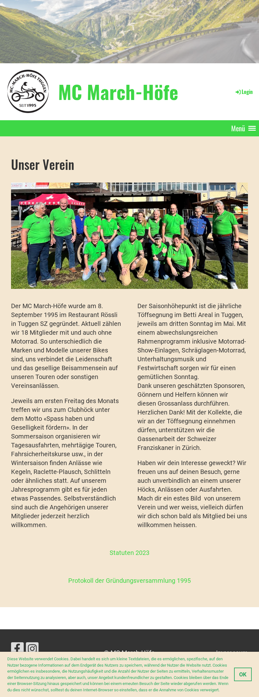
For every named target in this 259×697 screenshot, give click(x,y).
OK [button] (242, 674)
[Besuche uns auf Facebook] (17, 650)
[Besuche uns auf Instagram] (32, 650)
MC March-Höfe (118, 91)
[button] (221, 690)
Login (247, 92)
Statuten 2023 (129, 553)
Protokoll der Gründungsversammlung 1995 (129, 580)
